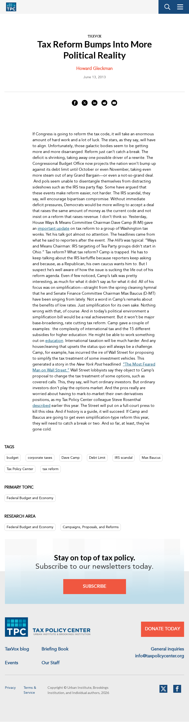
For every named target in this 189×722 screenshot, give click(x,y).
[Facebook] (177, 692)
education (54, 341)
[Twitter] (163, 692)
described (41, 406)
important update (53, 229)
